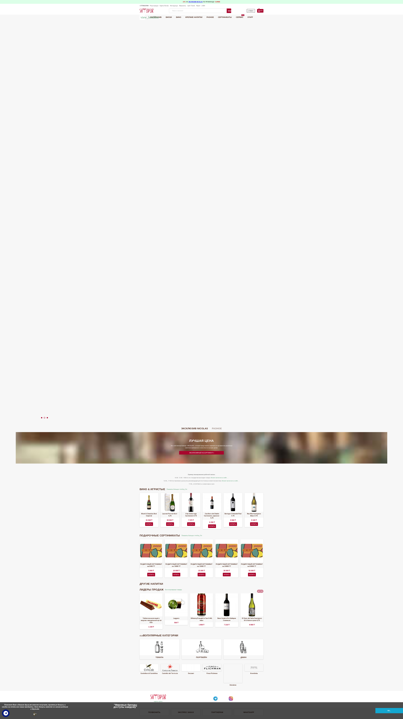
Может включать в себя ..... (219, 477)
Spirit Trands (191, 6)
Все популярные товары (174, 589)
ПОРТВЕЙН (201, 657)
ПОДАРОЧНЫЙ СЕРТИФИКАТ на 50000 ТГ (252, 565)
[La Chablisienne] (254, 667)
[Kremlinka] (233, 667)
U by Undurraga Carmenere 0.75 (191, 515)
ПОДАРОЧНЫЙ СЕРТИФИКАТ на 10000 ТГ (176, 565)
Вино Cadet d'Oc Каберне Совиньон (226, 619)
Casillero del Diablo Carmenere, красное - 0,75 (212, 516)
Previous (258, 591)
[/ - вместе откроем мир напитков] (147, 10)
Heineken (212, 685)
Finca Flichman (191, 673)
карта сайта (158, 701)
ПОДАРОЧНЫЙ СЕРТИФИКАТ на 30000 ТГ (227, 565)
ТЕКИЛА (159, 657)
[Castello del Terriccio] (149, 667)
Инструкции (174, 6)
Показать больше (174, 489)
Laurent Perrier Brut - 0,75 (170, 515)
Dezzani (170, 673)
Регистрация (154, 6)
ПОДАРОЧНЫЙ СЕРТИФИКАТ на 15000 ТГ (201, 565)
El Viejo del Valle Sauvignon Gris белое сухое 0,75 (252, 619)
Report (198, 6)
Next (261, 591)
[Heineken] (212, 673)
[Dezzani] (170, 667)
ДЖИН (243, 657)
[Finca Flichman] (191, 667)
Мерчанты (182, 6)
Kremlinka (233, 673)
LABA (203, 6)
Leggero (176, 618)
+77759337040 (144, 6)
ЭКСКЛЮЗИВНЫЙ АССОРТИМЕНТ (201, 453)
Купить (201, 228)
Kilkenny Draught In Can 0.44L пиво (201, 619)
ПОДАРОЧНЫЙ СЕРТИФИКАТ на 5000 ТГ (151, 565)
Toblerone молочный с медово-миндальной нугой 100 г (151, 620)
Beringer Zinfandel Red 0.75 (233, 515)
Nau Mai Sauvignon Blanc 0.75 (254, 515)
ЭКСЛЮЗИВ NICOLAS (195, 2)
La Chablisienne (254, 673)
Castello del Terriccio (149, 673)
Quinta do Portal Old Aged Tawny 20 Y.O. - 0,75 (376, 226)
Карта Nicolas (164, 6)
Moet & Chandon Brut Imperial (149, 515)
